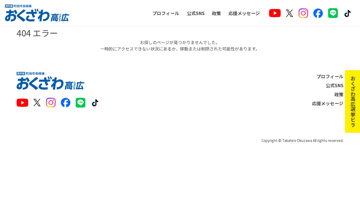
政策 (216, 13)
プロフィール (165, 13)
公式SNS (196, 13)
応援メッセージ (244, 13)
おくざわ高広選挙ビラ (352, 101)
